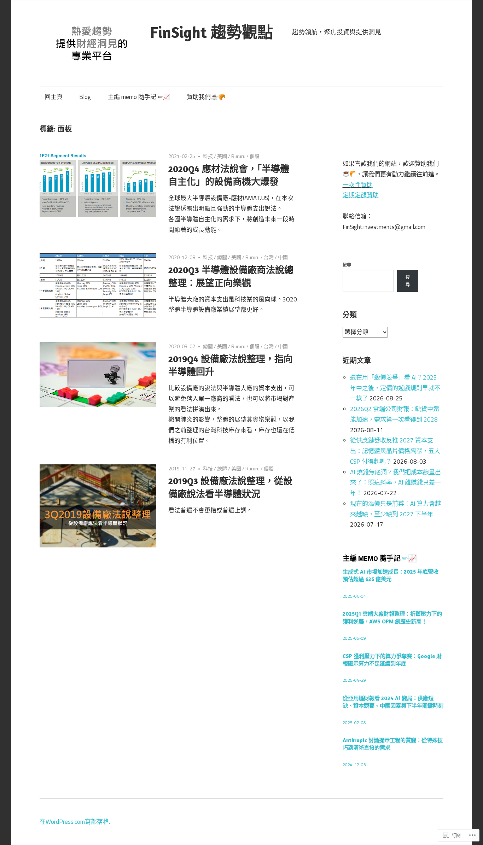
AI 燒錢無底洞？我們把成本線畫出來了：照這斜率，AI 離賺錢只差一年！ (395, 483)
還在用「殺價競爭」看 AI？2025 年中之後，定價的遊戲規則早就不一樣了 (395, 388)
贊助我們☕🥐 (206, 96)
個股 (255, 156)
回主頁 (54, 96)
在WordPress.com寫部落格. (75, 821)
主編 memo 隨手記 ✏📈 (139, 96)
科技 (208, 156)
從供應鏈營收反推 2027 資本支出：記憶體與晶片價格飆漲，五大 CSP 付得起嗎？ (395, 451)
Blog (85, 96)
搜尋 (347, 265)
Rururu (238, 156)
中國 (283, 257)
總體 (222, 257)
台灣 (269, 257)
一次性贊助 (358, 184)
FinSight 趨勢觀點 (211, 32)
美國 (222, 156)
